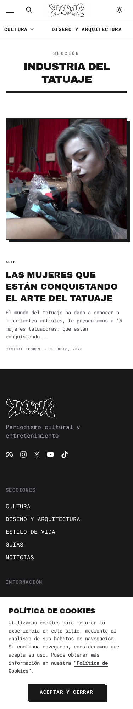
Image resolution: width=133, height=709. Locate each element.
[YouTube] (50, 454)
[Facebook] (9, 454)
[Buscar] (29, 10)
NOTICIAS (20, 557)
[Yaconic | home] (66, 407)
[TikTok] (64, 454)
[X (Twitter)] (37, 454)
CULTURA (16, 29)
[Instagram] (23, 454)
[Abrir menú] (13, 10)
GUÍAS (14, 544)
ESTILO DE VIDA (30, 531)
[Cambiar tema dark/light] (119, 10)
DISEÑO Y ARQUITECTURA (87, 29)
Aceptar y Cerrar (66, 691)
